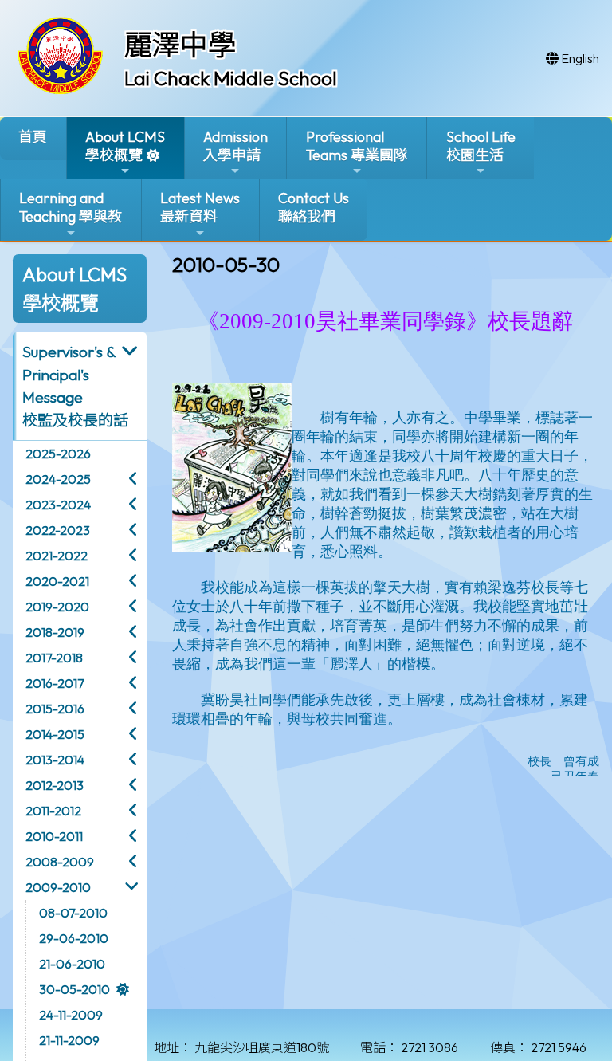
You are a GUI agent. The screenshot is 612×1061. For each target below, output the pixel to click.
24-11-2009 (71, 1015)
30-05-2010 (74, 989)
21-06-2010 (72, 964)
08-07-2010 (73, 913)
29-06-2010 (73, 938)
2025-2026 (58, 454)
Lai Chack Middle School (230, 78)
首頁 (32, 137)
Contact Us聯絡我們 (313, 207)
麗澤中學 (180, 44)
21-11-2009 (69, 1040)
